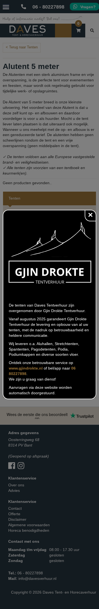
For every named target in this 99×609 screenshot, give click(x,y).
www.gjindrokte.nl (26, 368)
